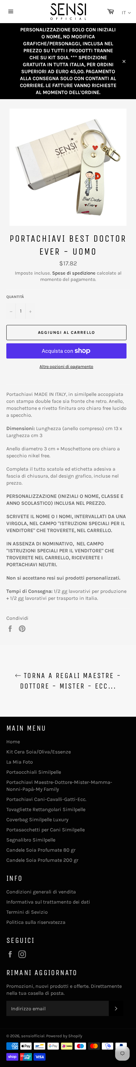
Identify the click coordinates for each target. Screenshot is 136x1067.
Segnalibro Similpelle (30, 840)
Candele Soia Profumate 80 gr (41, 850)
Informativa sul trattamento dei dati (48, 902)
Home (13, 742)
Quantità (15, 297)
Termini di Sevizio (27, 912)
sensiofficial (33, 1035)
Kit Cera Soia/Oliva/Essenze (38, 752)
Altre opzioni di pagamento (66, 366)
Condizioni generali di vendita (41, 892)
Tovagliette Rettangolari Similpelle (45, 809)
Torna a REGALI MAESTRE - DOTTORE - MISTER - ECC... (70, 680)
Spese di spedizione (74, 273)
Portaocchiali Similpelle (33, 772)
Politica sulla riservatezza (35, 922)
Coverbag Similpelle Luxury (37, 819)
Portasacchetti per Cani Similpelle (45, 830)
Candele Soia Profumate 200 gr (42, 860)
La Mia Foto (19, 762)
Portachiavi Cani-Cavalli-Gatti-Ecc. (46, 799)
